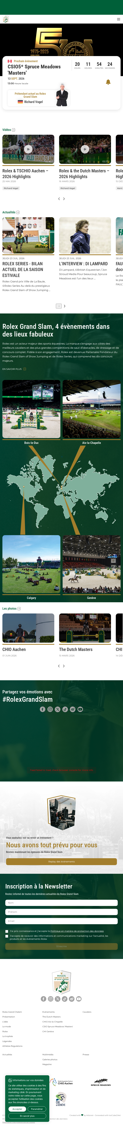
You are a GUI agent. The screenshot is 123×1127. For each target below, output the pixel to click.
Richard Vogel (11, 188)
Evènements (48, 1012)
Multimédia (47, 1054)
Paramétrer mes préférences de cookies (18, 1122)
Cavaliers (87, 1012)
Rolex (5, 1031)
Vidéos (6, 130)
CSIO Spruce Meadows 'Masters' (57, 1026)
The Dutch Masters (51, 1017)
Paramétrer (37, 1109)
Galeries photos (49, 1059)
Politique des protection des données (51, 1119)
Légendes (7, 1041)
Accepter (17, 1109)
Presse (86, 1054)
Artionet (89, 1115)
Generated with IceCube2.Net (108, 1115)
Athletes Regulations (12, 1046)
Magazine (47, 1064)
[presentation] (59, 199)
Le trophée (7, 1036)
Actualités (8, 212)
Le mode (6, 1026)
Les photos (9, 608)
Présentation (8, 1017)
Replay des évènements (61, 861)
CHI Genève (48, 1031)
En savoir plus (12, 369)
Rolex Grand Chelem (12, 1012)
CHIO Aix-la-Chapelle (52, 1021)
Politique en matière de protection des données (77, 931)
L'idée (5, 1021)
